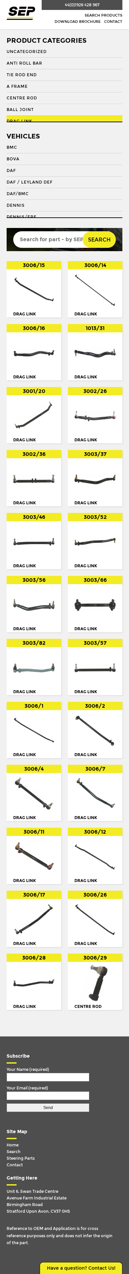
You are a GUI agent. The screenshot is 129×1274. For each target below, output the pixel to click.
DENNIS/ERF (21, 217)
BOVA (13, 159)
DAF (11, 170)
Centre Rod (22, 98)
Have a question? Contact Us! (81, 1268)
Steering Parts (21, 1158)
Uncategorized (27, 51)
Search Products (103, 15)
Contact (113, 22)
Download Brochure (78, 22)
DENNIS (16, 205)
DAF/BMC (18, 194)
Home (13, 1145)
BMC (12, 147)
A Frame (17, 86)
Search (99, 240)
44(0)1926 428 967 (82, 5)
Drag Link (19, 121)
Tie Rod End (22, 75)
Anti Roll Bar (24, 63)
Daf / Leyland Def (30, 182)
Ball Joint (20, 109)
